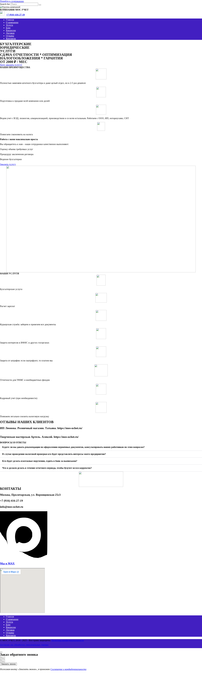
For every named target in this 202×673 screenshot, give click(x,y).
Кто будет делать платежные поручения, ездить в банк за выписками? (39, 461)
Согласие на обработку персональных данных (24, 645)
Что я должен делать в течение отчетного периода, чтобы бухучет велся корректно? (47, 468)
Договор (10, 33)
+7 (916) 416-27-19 (15, 14)
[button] (101, 447)
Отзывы (10, 36)
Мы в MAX (7, 563)
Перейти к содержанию (12, 1)
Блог (8, 28)
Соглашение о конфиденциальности (68, 669)
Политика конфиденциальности (67, 640)
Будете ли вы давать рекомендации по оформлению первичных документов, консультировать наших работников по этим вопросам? (73, 447)
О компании (12, 22)
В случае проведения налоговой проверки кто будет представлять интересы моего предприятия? (54, 454)
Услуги (9, 25)
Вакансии (11, 30)
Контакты (11, 38)
